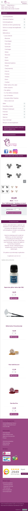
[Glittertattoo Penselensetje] (14, 313)
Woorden (7, 55)
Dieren (6, 60)
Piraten (7, 66)
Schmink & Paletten (8, 19)
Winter (6, 52)
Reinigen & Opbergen (8, 109)
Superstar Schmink (8, 486)
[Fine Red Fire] (14, 390)
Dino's (6, 79)
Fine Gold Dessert (14, 364)
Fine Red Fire (14, 403)
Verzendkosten (6, 432)
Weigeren (25, 509)
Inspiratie (5, 114)
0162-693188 (6, 426)
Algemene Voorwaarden (9, 436)
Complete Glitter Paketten (11, 98)
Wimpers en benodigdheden (10, 122)
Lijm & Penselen (8, 95)
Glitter (4, 103)
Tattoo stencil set (9, 101)
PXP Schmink (6, 488)
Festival (7, 74)
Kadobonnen (6, 444)
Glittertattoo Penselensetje (14, 326)
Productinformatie (13, 221)
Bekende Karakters (10, 63)
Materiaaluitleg (6, 443)
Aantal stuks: (9, 209)
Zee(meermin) (9, 68)
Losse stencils (8, 35)
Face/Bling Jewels (8, 106)
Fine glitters (7, 90)
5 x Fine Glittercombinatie (11, 93)
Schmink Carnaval (8, 484)
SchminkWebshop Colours (9, 423)
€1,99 (14, 369)
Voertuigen (8, 49)
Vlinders (7, 76)
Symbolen (8, 46)
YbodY (16, 200)
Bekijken (24, 3)
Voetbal (7, 82)
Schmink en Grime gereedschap (11, 25)
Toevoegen (14, 298)
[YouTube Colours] (10, 151)
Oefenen (5, 30)
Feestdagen (8, 41)
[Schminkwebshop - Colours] (7, 2)
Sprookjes (8, 44)
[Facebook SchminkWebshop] (6, 151)
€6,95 (14, 292)
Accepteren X (18, 509)
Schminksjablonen (8, 22)
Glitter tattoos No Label (10, 85)
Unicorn (7, 71)
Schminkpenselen (7, 491)
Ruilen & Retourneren (8, 434)
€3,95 (14, 331)
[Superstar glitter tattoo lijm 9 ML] (14, 274)
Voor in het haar (7, 120)
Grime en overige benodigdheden (12, 27)
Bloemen (7, 38)
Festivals (5, 111)
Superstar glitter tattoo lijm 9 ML (14, 287)
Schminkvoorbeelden (8, 441)
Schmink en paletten (8, 483)
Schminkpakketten (8, 16)
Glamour (5, 117)
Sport (6, 57)
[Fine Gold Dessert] (14, 351)
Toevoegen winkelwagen (14, 212)
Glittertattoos (6, 33)
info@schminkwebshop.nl (9, 424)
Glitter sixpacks (8, 87)
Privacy (4, 438)
